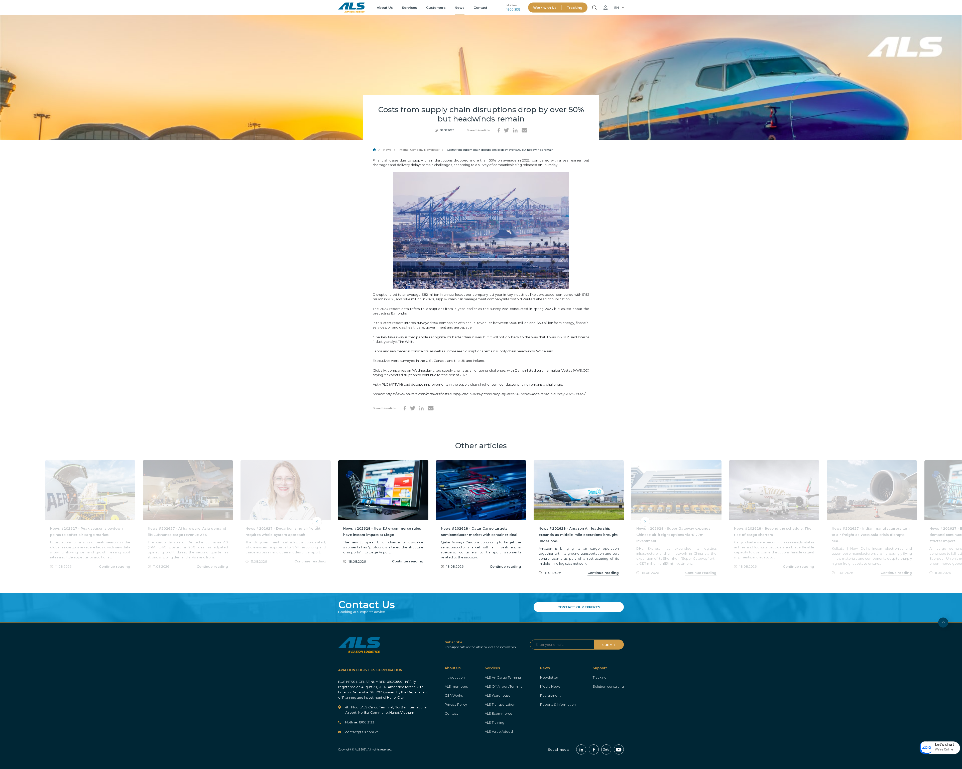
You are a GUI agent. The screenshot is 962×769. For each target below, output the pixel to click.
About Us (385, 8)
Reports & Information (558, 704)
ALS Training (494, 722)
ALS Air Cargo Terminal (503, 677)
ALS (351, 8)
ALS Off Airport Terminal (504, 686)
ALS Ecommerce (498, 713)
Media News (550, 686)
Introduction (455, 677)
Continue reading (114, 566)
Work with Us (544, 8)
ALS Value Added (499, 731)
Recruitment (550, 695)
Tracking (574, 8)
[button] (940, 747)
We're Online (944, 749)
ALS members (456, 686)
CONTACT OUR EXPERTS (578, 607)
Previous (317, 522)
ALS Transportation (500, 704)
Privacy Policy (456, 704)
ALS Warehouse (498, 695)
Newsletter (549, 677)
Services (409, 8)
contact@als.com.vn (362, 732)
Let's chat (944, 744)
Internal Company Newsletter (419, 149)
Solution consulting (608, 686)
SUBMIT (609, 645)
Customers (436, 8)
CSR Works (454, 695)
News (459, 8)
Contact (480, 8)
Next (645, 522)
